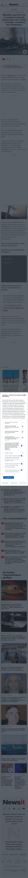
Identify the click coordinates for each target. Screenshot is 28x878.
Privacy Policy (22, 483)
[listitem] (14, 423)
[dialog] (14, 439)
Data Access (14, 483)
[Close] (24, 395)
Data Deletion (5, 483)
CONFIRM (8, 477)
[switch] (22, 426)
